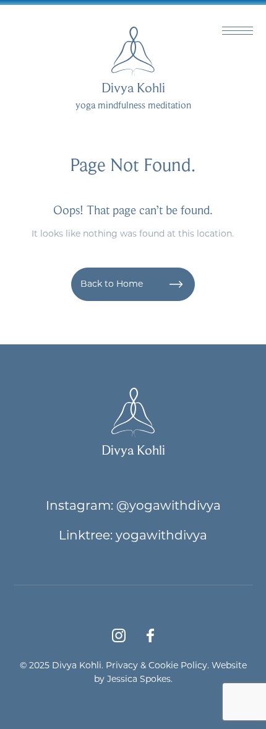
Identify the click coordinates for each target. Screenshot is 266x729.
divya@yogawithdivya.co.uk (161, 9)
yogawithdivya (161, 534)
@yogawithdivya (168, 505)
